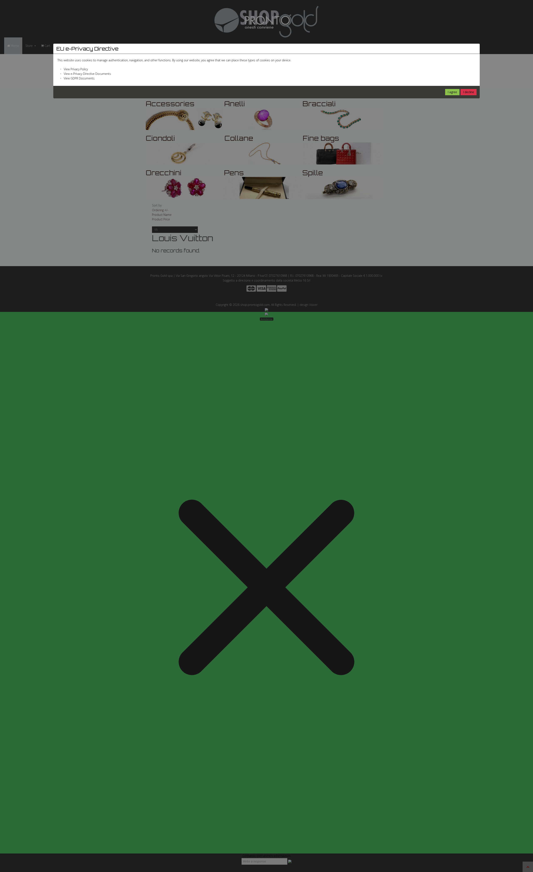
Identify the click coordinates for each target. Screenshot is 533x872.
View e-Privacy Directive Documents (87, 74)
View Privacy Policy (76, 69)
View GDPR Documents (79, 78)
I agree (452, 92)
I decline (468, 92)
